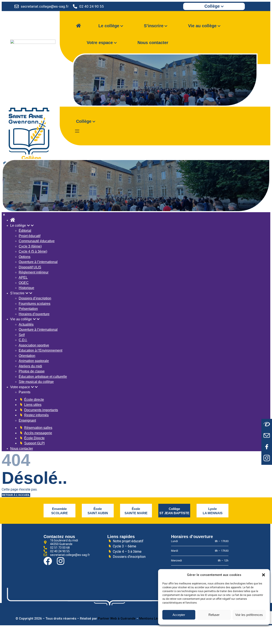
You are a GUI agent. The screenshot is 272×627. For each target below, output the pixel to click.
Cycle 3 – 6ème (124, 546)
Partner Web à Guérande (117, 618)
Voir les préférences (249, 615)
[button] (263, 575)
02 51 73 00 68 (60, 547)
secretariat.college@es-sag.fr (45, 6)
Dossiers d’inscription (129, 557)
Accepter (179, 615)
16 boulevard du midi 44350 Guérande (64, 542)
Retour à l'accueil (16, 494)
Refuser (214, 615)
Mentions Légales (152, 618)
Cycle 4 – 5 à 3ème (127, 552)
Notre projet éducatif (128, 541)
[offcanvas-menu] (77, 131)
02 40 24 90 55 (91, 6)
